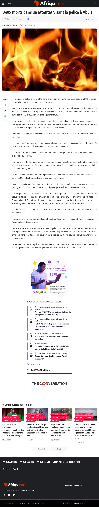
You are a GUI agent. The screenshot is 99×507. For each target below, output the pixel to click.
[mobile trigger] (4, 3)
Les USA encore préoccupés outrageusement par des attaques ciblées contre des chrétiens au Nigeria (13, 430)
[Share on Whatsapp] (20, 19)
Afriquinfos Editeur (10, 25)
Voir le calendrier (33, 364)
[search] (95, 4)
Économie (80, 417)
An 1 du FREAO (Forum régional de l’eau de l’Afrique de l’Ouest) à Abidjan (53, 313)
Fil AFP (89, 417)
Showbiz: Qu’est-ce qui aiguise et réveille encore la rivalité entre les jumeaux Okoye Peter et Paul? (37, 430)
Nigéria (7, 420)
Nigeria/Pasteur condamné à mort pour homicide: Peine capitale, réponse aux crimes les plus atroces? (61, 430)
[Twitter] (14, 495)
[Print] (27, 19)
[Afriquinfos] (49, 3)
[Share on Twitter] (16, 19)
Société (64, 417)
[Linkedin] (9, 495)
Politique (16, 420)
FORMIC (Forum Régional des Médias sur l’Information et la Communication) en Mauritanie (52, 326)
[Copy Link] (24, 19)
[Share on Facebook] (12, 19)
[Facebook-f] (5, 495)
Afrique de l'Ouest (11, 417)
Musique (40, 417)
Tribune (55, 420)
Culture (31, 417)
